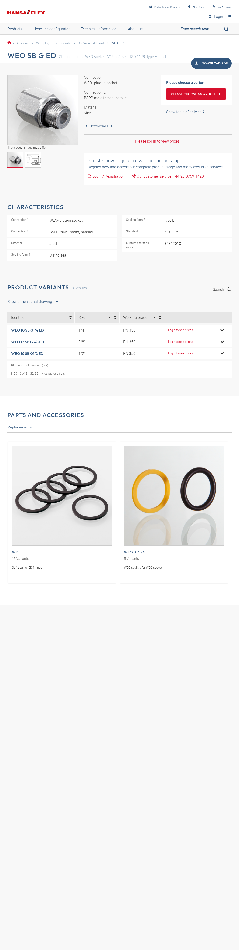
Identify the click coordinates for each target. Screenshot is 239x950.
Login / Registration (108, 176)
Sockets (65, 43)
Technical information (99, 28)
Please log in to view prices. (157, 141)
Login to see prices (180, 330)
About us (135, 28)
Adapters (23, 43)
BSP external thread (91, 43)
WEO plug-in (44, 43)
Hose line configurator (51, 28)
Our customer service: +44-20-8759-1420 (170, 176)
